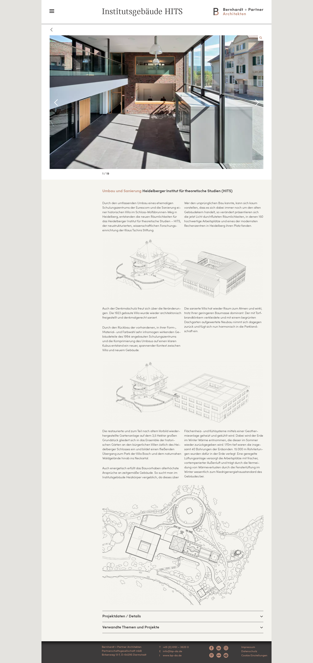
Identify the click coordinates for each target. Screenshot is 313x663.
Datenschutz (249, 651)
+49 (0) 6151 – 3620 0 (176, 647)
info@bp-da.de (172, 651)
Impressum (248, 647)
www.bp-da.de (172, 655)
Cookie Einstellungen (254, 655)
